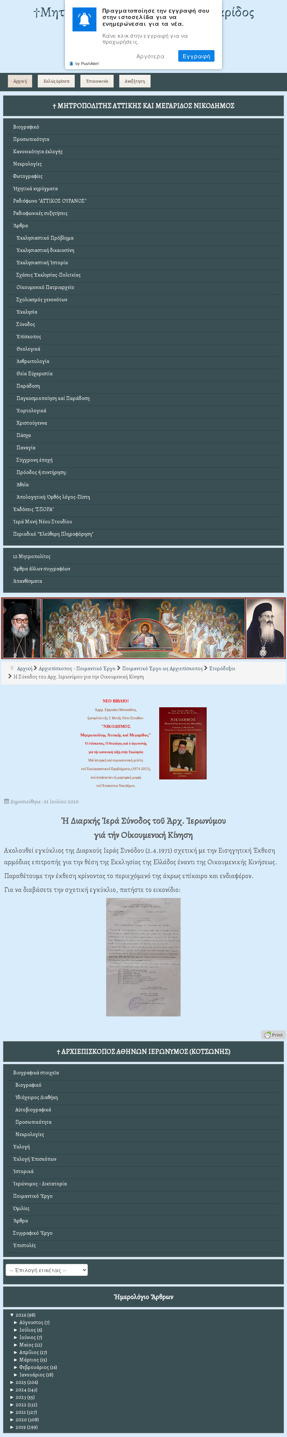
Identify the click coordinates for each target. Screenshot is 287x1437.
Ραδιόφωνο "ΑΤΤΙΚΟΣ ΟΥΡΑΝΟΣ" (49, 200)
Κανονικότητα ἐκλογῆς (38, 151)
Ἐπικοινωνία (97, 81)
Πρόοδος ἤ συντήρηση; (39, 472)
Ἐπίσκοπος (27, 336)
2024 (18, 1389)
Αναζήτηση (135, 81)
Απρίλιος (26, 1352)
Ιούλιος (24, 1329)
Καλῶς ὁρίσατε (56, 81)
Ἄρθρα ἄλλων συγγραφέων (41, 568)
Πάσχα (22, 435)
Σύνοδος (24, 324)
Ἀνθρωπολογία (31, 361)
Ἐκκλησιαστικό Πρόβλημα (43, 237)
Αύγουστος (28, 1322)
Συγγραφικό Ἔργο (33, 1233)
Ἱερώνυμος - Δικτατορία (40, 1183)
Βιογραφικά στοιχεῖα (36, 1072)
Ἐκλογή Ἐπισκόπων (34, 1159)
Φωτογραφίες (28, 176)
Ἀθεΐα (21, 484)
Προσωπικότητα (31, 139)
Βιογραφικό (26, 126)
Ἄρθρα (20, 225)
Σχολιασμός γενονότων (40, 299)
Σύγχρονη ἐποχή (33, 460)
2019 (17, 1427)
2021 (17, 1412)
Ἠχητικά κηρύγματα (35, 188)
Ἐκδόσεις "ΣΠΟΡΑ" (33, 509)
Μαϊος (23, 1344)
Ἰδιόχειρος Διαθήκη (35, 1097)
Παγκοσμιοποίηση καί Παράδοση (51, 398)
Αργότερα (150, 56)
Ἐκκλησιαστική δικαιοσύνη (43, 250)
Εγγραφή (196, 56)
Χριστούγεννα (30, 423)
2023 (17, 1397)
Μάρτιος (26, 1359)
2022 (18, 1404)
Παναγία (24, 447)
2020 (18, 1419)
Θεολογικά (26, 349)
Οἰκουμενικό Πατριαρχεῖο (43, 287)
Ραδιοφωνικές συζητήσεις (40, 213)
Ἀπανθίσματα (27, 581)
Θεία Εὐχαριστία (33, 373)
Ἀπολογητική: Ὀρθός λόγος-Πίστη (51, 497)
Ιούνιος (24, 1337)
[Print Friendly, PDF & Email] (273, 1034)
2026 (17, 1314)
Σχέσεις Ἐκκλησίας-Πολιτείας (47, 275)
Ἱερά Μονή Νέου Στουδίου (42, 521)
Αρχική (20, 81)
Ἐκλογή (21, 1146)
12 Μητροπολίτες (31, 556)
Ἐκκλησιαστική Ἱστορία (40, 262)
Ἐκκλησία (25, 312)
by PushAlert (87, 63)
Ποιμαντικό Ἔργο (33, 1196)
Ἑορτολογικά (29, 410)
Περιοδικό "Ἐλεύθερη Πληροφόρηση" (53, 534)
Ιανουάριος (29, 1374)
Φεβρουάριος (31, 1367)
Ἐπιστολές (24, 1245)
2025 (17, 1382)
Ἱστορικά (23, 1171)
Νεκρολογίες (27, 163)
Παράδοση (26, 386)
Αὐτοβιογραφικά (32, 1109)
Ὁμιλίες (21, 1208)
